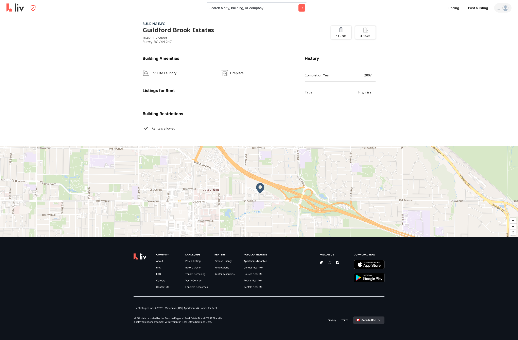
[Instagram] (329, 263)
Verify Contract (193, 280)
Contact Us (162, 287)
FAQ (158, 274)
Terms (344, 320)
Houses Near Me (253, 274)
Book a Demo (193, 267)
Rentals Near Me (253, 287)
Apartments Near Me (255, 261)
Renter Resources (224, 274)
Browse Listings (223, 261)
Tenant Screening (195, 274)
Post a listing (478, 8)
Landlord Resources (196, 287)
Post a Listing (193, 261)
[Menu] (503, 8)
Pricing (453, 8)
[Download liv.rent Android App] (369, 277)
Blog (158, 267)
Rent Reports (221, 267)
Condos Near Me (253, 267)
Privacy (332, 320)
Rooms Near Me (253, 280)
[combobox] (209, 8)
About (159, 261)
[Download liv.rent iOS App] (369, 264)
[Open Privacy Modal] (33, 8)
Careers (160, 280)
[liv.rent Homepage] (15, 7)
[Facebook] (337, 263)
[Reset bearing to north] (513, 232)
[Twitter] (321, 263)
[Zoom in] (513, 220)
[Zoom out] (513, 226)
